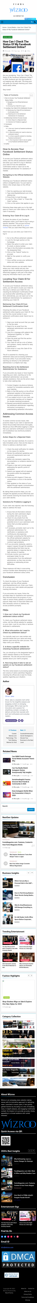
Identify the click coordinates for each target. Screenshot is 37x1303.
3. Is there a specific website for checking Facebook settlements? (19, 137)
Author (7, 144)
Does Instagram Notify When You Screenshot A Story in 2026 (22, 793)
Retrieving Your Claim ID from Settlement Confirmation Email (19, 111)
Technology (6, 840)
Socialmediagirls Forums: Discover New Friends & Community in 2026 (21, 782)
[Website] (22, 720)
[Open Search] (32, 22)
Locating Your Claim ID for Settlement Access (18, 108)
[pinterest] (20, 4)
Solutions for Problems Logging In (17, 122)
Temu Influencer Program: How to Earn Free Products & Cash (24, 919)
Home (4, 27)
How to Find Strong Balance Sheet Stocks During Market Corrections (24, 883)
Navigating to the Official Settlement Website (18, 103)
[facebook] (14, 4)
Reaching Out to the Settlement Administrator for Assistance (17, 115)
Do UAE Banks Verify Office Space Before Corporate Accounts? (24, 907)
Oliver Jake (7, 51)
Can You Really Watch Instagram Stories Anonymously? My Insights (21, 770)
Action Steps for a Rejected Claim (17, 120)
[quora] (23, 4)
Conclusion (8, 124)
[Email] (19, 720)
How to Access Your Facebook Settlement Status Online (17, 99)
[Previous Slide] (28, 873)
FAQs (7, 126)
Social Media (12, 27)
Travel (19, 852)
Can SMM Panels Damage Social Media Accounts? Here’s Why (23, 759)
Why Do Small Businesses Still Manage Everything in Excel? (23, 895)
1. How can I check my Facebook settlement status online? (20, 129)
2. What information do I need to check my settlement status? (20, 133)
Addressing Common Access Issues (16, 118)
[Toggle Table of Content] (30, 95)
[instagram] (16, 4)
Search (5, 806)
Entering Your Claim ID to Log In (17, 106)
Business (17, 886)
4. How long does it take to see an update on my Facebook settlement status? (19, 141)
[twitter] (18, 4)
